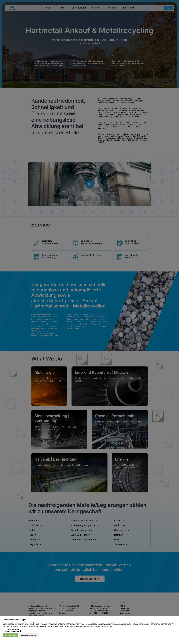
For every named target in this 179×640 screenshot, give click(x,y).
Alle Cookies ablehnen (29, 635)
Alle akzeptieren (10, 635)
